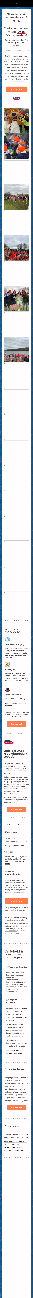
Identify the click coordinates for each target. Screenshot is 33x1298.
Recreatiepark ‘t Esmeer (13, 1147)
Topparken (15, 1144)
